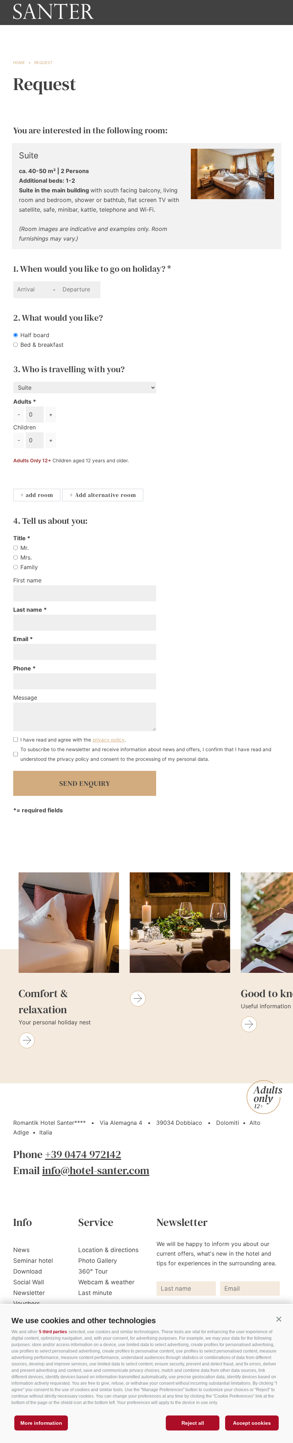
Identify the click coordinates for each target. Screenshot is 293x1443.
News (21, 1250)
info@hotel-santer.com (95, 1170)
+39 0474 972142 (83, 1154)
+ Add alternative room (103, 495)
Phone (23, 668)
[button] (279, 1319)
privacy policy (109, 740)
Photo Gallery (97, 1260)
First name (27, 580)
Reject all (193, 1423)
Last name (28, 609)
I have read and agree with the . (73, 740)
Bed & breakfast (42, 344)
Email (21, 638)
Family (29, 567)
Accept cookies (252, 1423)
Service (95, 1222)
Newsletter (29, 1292)
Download (27, 1271)
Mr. (24, 547)
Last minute (95, 1292)
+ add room (36, 495)
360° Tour (93, 1271)
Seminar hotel (33, 1260)
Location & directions (108, 1250)
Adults (22, 401)
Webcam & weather (106, 1282)
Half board (34, 335)
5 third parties (53, 1331)
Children (24, 427)
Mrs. (26, 557)
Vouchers (26, 1303)
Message (25, 697)
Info (22, 1222)
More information (41, 1423)
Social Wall (28, 1282)
